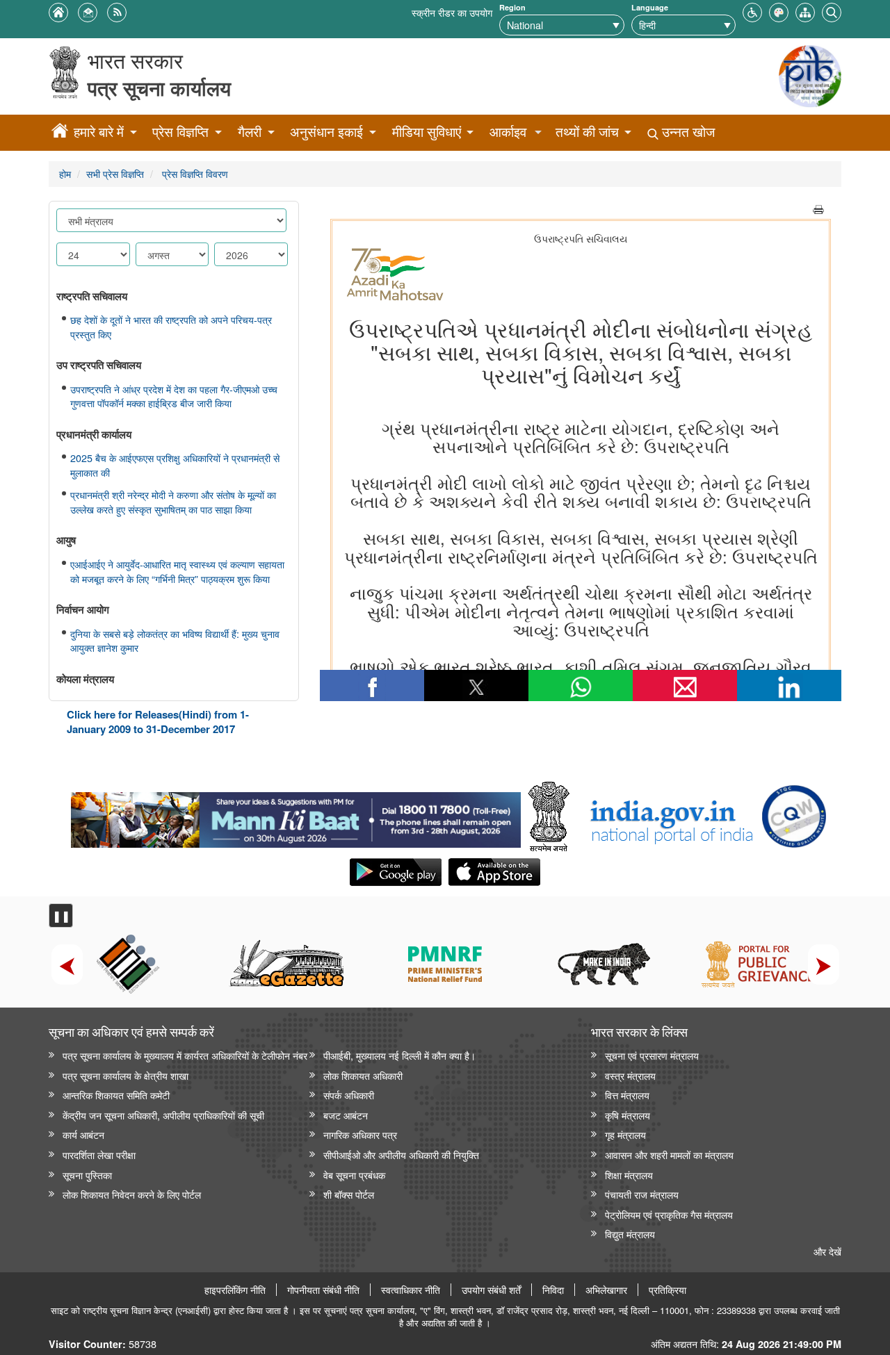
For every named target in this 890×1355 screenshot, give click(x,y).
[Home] (60, 133)
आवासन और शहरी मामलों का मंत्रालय (669, 1154)
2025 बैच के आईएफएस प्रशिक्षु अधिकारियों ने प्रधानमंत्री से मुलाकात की (175, 465)
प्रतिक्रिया (667, 1289)
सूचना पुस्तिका (87, 1174)
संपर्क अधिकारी (348, 1094)
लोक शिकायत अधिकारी (363, 1075)
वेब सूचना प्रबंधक (354, 1174)
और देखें (827, 1251)
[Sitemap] (805, 10)
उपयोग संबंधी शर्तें (491, 1289)
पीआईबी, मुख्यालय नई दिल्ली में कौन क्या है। (399, 1055)
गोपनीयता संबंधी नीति (323, 1289)
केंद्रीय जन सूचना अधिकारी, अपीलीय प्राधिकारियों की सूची (163, 1115)
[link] (296, 816)
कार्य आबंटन (83, 1134)
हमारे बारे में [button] (99, 131)
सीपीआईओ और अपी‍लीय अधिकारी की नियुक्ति (401, 1154)
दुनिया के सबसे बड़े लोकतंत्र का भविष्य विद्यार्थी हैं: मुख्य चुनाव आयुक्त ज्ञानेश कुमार (175, 641)
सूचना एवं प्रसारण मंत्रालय (652, 1055)
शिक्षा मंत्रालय (629, 1174)
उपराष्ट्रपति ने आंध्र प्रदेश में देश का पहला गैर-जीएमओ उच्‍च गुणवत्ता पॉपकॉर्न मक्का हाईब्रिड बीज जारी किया (173, 396)
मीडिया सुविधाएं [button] (426, 131)
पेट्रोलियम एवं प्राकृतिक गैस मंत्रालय (669, 1214)
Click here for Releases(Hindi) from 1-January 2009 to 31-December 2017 (158, 722)
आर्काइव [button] (508, 131)
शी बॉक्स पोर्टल (348, 1194)
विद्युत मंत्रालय (630, 1233)
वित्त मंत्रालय (627, 1094)
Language (649, 7)
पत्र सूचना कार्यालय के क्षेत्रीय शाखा (125, 1075)
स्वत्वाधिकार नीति (410, 1289)
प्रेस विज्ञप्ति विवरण (193, 173)
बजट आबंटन (345, 1115)
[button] (752, 10)
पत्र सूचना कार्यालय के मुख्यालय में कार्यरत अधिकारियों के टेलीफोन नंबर (185, 1055)
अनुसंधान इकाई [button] (326, 131)
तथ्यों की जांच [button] (587, 131)
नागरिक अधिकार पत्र (360, 1134)
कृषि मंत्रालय (627, 1115)
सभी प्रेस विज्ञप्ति (115, 173)
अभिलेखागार (606, 1289)
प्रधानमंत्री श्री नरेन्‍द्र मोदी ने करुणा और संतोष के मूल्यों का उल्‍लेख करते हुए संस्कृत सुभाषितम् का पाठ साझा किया (173, 502)
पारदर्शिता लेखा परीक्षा (99, 1154)
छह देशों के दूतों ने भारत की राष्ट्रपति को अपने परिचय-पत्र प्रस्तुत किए (171, 327)
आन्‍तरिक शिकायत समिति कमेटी (116, 1094)
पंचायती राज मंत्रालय (642, 1194)
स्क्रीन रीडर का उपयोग (452, 12)
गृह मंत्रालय (625, 1134)
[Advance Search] (831, 10)
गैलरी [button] (249, 131)
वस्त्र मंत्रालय (630, 1075)
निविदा (553, 1289)
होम (65, 173)
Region (512, 7)
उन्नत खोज (686, 131)
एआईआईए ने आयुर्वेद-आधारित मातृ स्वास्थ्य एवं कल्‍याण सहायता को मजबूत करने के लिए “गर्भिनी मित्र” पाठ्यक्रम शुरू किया (177, 571)
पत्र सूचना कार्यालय (159, 88)
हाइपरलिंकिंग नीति (235, 1289)
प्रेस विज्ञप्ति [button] (180, 131)
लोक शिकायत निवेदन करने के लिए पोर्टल (132, 1194)
